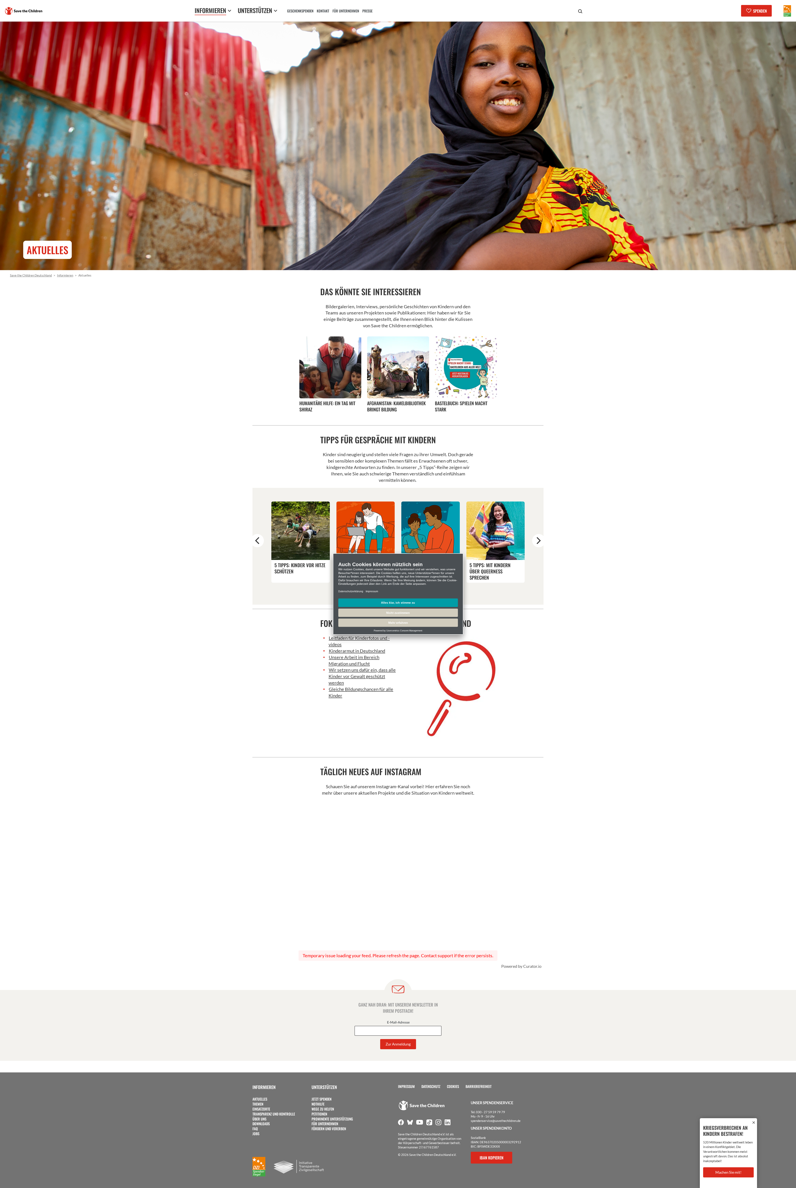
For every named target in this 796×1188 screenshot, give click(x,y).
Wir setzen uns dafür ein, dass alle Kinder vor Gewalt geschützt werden (362, 676)
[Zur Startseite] (23, 10)
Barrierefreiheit (478, 1086)
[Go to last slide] (257, 540)
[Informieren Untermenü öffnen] (229, 10)
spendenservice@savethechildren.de (496, 1121)
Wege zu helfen (323, 1109)
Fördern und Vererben (329, 1128)
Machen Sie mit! (728, 1172)
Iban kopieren (491, 1157)
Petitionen (319, 1114)
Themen (257, 1104)
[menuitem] (300, 11)
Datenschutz (430, 1086)
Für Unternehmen (325, 1123)
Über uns (259, 1119)
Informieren (263, 1087)
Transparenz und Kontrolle (273, 1114)
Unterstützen (324, 1087)
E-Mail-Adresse (398, 1022)
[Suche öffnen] (580, 11)
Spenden (760, 11)
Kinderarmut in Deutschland (357, 651)
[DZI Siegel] (787, 11)
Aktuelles (259, 1099)
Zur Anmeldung (398, 1044)
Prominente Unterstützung (332, 1119)
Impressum (406, 1086)
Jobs (255, 1133)
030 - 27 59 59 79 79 (490, 1112)
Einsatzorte (261, 1109)
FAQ (255, 1128)
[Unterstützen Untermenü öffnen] (275, 10)
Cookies (453, 1086)
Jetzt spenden (321, 1099)
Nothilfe (318, 1104)
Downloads (261, 1123)
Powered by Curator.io (521, 966)
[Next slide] (538, 540)
